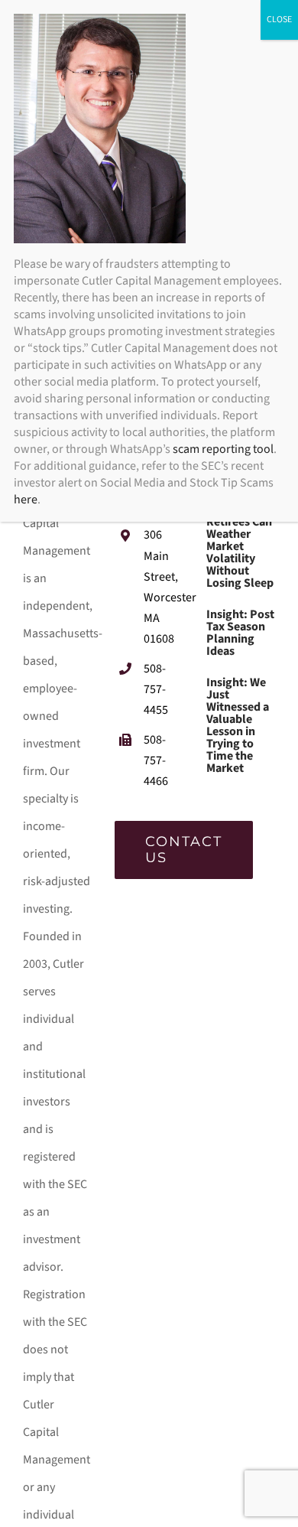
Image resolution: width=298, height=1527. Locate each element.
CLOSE (279, 19)
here (25, 499)
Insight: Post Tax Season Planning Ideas (240, 632)
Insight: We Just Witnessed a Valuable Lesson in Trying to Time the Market (237, 725)
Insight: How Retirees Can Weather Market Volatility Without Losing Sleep (240, 546)
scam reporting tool (223, 449)
